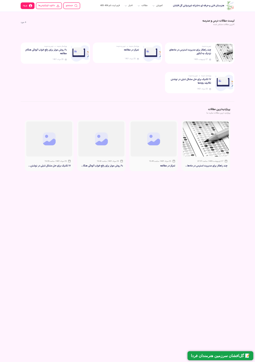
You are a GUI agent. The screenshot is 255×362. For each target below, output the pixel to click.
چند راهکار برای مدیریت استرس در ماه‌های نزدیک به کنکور (206, 166)
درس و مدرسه (206, 46)
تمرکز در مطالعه (131, 50)
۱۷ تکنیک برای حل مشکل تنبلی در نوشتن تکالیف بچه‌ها (50, 166)
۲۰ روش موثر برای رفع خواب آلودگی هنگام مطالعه (102, 166)
